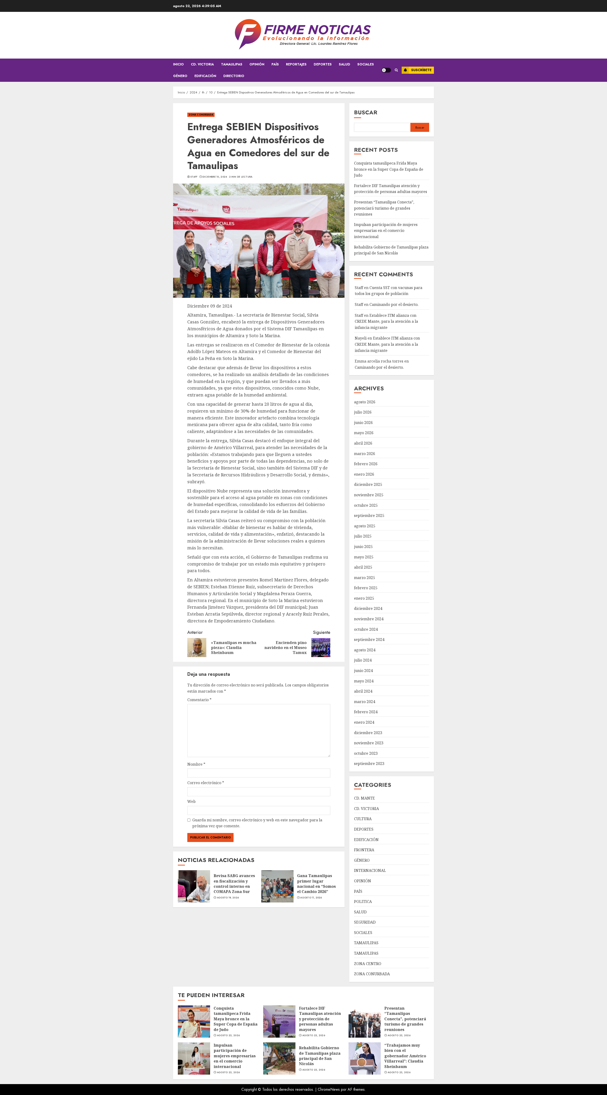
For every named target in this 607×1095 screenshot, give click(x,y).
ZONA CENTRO (367, 963)
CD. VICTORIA (202, 64)
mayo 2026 (363, 432)
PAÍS (275, 64)
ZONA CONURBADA (201, 114)
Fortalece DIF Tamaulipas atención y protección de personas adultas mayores (390, 188)
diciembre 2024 (368, 608)
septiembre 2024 (369, 639)
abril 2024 (363, 691)
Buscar (365, 112)
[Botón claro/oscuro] (386, 70)
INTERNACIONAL (370, 870)
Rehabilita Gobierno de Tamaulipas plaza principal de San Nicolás (319, 1055)
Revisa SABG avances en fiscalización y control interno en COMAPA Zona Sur (234, 883)
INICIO (178, 64)
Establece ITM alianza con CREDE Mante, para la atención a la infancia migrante (386, 321)
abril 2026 (363, 443)
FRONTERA (364, 849)
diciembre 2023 (368, 732)
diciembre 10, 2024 (214, 177)
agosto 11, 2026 (311, 897)
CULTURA (363, 818)
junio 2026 (363, 422)
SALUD (344, 64)
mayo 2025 (363, 557)
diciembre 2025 (368, 484)
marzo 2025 (364, 577)
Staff (194, 177)
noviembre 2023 (368, 742)
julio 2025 (363, 536)
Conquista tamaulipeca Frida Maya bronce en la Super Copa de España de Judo (388, 169)
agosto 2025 (364, 526)
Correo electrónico (205, 782)
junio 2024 (363, 670)
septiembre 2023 (369, 763)
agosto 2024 (364, 650)
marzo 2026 (364, 453)
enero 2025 (364, 598)
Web (191, 801)
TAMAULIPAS (231, 64)
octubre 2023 (366, 753)
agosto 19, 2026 (228, 897)
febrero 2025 (365, 587)
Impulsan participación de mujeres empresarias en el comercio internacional (386, 230)
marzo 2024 (364, 701)
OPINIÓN (256, 64)
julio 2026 (363, 412)
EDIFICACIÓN (205, 76)
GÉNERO (180, 76)
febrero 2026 (365, 463)
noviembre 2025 (368, 494)
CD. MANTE (364, 798)
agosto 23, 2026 (228, 1035)
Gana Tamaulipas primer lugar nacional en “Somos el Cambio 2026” (316, 883)
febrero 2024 (365, 711)
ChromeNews (329, 1089)
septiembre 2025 (369, 515)
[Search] (396, 70)
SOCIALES (365, 64)
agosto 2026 (364, 402)
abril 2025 (363, 567)
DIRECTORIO (233, 76)
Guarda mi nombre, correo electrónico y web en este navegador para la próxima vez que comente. (257, 823)
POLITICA (363, 901)
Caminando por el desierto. (393, 304)
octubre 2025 (366, 505)
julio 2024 (363, 660)
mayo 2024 (363, 681)
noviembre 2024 (368, 618)
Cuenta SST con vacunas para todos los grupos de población (388, 290)
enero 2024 (364, 722)
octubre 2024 (366, 629)
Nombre (196, 764)
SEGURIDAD (365, 922)
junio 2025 (363, 546)
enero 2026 (364, 474)
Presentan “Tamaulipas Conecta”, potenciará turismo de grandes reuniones (384, 208)
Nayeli (361, 338)
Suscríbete (421, 70)
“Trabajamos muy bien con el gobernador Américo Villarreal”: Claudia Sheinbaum (405, 1056)
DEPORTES (323, 64)
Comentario (199, 699)
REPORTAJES (296, 64)
